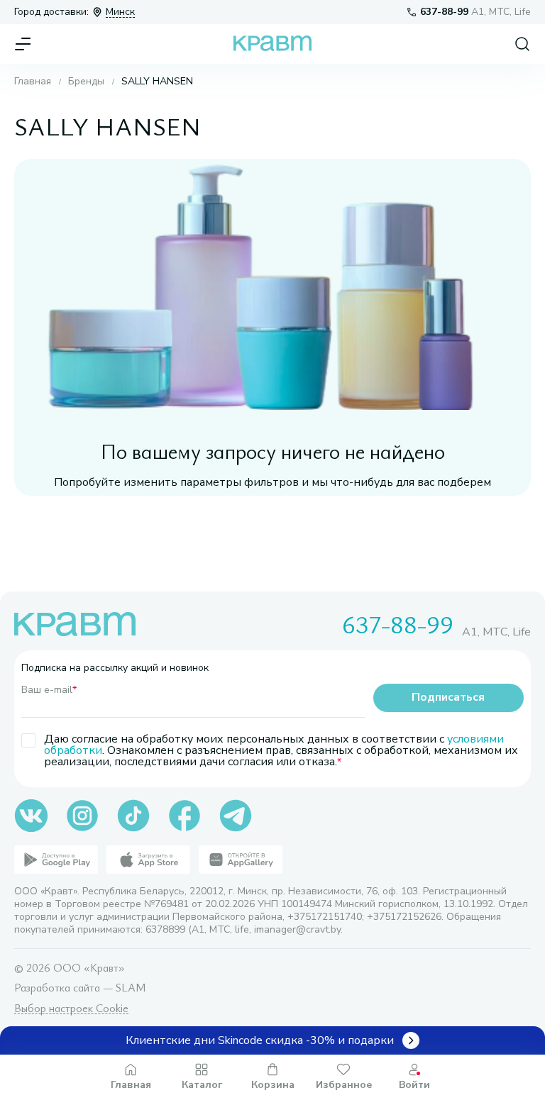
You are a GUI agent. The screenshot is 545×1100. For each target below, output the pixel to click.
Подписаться (448, 697)
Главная (32, 81)
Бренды (86, 81)
